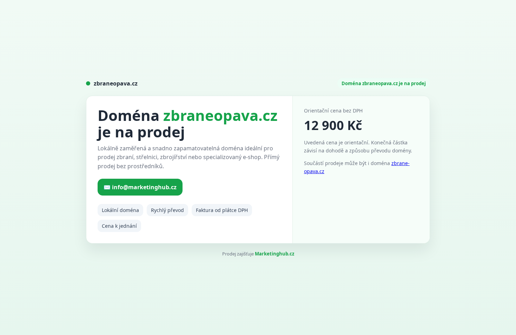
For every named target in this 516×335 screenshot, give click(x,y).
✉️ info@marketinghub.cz (140, 187)
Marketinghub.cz (274, 254)
